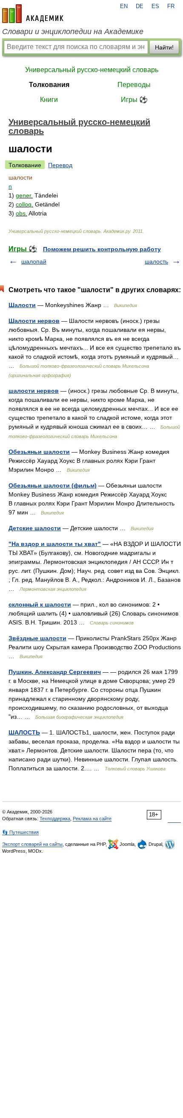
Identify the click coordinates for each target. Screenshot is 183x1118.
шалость (156, 261)
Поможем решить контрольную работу (102, 249)
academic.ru (32, 13)
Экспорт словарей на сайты (32, 844)
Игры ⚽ (134, 99)
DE (139, 6)
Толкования (49, 84)
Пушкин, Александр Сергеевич (55, 671)
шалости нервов (34, 390)
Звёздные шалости (37, 638)
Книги (49, 99)
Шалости (22, 305)
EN (124, 6)
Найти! (164, 47)
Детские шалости (35, 528)
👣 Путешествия (20, 832)
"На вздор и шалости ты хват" (55, 543)
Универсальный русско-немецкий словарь (91, 69)
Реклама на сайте (92, 818)
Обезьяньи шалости (39, 451)
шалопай (33, 261)
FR (170, 6)
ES (155, 6)
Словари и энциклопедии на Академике (72, 31)
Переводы (134, 84)
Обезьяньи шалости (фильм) (53, 485)
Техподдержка (55, 818)
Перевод (60, 165)
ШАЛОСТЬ (24, 732)
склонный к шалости (40, 604)
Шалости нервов (34, 320)
